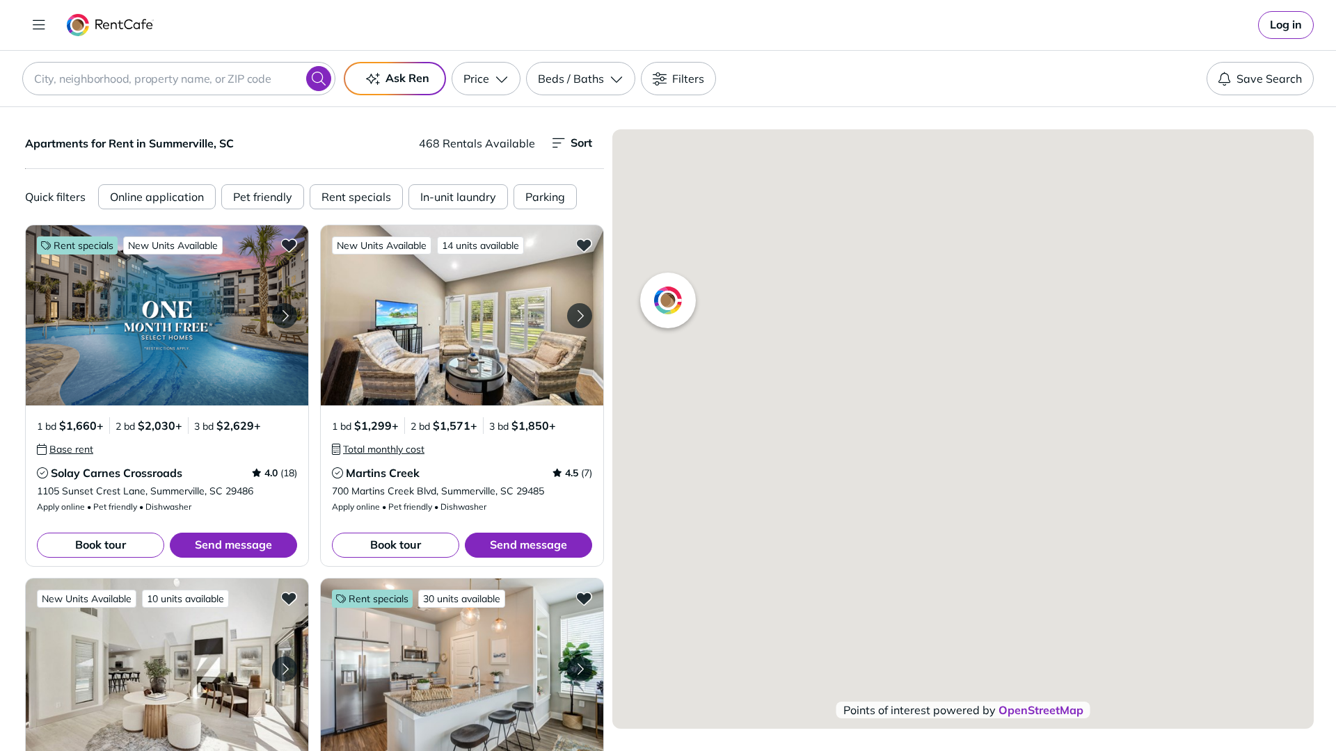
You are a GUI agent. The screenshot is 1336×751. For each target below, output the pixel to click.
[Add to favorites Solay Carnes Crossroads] (288, 244)
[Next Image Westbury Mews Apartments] (284, 668)
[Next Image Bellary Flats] (579, 668)
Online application (157, 197)
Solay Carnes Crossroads (116, 473)
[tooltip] (65, 449)
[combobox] (178, 78)
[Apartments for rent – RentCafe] (110, 25)
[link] (1286, 25)
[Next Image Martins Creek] (579, 315)
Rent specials (356, 197)
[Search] (318, 78)
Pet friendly (262, 197)
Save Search (1269, 79)
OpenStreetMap (1041, 710)
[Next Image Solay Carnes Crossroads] (284, 315)
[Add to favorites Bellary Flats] (583, 598)
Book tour (100, 544)
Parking (545, 197)
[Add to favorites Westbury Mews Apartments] (288, 598)
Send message (233, 544)
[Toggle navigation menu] (39, 25)
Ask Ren (407, 78)
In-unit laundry (458, 197)
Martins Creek (383, 473)
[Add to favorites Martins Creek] (583, 244)
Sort (581, 143)
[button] (167, 315)
